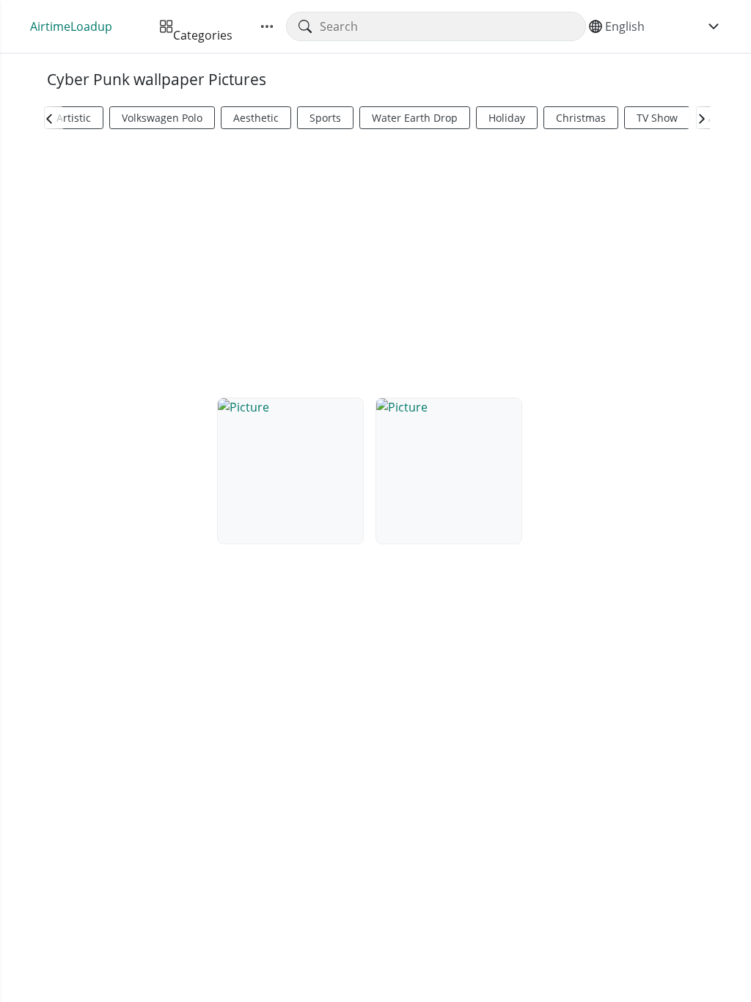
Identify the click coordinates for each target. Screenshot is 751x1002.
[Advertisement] (375, 261)
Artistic (73, 118)
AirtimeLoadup (71, 26)
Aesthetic (256, 118)
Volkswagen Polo (162, 118)
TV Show (657, 118)
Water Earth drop (415, 118)
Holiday (506, 118)
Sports (325, 118)
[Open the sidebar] (267, 26)
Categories (202, 26)
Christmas (581, 118)
